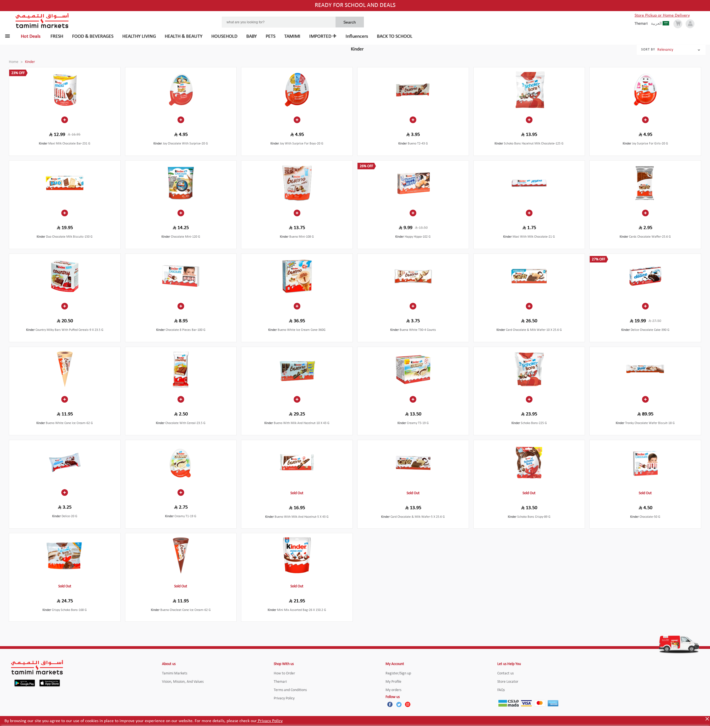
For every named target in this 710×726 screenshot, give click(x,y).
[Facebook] (390, 704)
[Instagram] (407, 704)
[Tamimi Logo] (42, 20)
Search (349, 22)
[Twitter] (398, 704)
